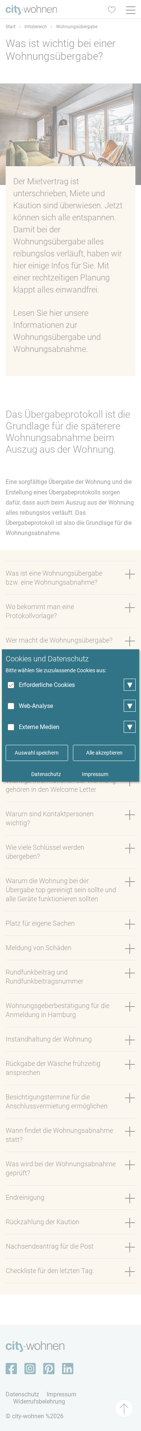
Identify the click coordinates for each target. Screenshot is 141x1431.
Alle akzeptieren (104, 753)
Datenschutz (46, 774)
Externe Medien (39, 727)
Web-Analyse (36, 705)
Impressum (95, 774)
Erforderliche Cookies (47, 684)
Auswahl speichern (37, 753)
